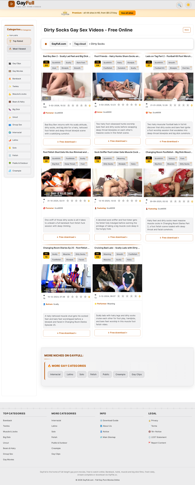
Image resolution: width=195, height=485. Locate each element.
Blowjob (65, 68)
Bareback (7, 420)
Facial (81, 260)
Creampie (120, 374)
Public (106, 374)
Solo (82, 374)
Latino (70, 374)
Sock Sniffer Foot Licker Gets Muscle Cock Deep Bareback (117, 152)
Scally (68, 63)
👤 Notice (104, 431)
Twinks (6, 426)
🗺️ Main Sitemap (107, 437)
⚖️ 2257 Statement (157, 437)
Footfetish (108, 68)
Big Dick (55, 164)
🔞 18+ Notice (154, 431)
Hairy (119, 63)
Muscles (170, 164)
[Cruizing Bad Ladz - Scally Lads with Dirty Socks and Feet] (117, 278)
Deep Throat (70, 164)
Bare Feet (81, 63)
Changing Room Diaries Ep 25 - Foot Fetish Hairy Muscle (66, 247)
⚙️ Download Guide (109, 420)
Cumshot (121, 68)
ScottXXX (56, 63)
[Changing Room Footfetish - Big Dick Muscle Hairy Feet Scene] (169, 183)
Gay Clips (137, 374)
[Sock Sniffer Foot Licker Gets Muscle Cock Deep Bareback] (118, 183)
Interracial (55, 374)
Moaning (121, 158)
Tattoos (171, 158)
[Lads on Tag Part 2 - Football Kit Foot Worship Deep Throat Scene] (169, 87)
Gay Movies (8, 459)
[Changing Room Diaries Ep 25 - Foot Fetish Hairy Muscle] (66, 278)
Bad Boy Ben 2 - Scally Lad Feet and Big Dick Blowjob (66, 56)
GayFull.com (59, 43)
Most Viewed (17, 49)
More (187, 30)
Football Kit (159, 68)
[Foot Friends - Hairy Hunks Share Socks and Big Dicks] (117, 87)
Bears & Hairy (9, 448)
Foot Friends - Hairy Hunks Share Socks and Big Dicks (117, 56)
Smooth (77, 68)
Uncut (6, 443)
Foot (83, 164)
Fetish (93, 374)
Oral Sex (185, 68)
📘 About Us (106, 426)
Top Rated (16, 41)
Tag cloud (80, 43)
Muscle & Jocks (10, 431)
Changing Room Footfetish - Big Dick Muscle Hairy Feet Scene (169, 152)
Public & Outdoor (59, 443)
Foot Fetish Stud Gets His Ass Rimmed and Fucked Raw (66, 152)
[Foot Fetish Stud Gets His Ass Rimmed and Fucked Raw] (66, 183)
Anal (54, 68)
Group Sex (8, 454)
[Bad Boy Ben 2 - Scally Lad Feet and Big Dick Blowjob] (66, 87)
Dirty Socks (108, 164)
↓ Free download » (66, 142)
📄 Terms (152, 426)
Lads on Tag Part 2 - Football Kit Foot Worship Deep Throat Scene (169, 56)
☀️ (188, 5)
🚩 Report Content (157, 443)
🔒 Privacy (153, 420)
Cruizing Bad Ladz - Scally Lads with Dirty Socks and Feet (117, 247)
